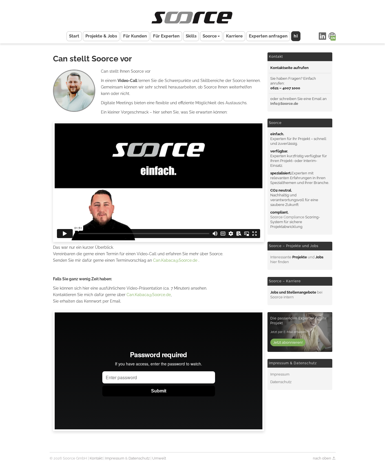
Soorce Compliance (287, 217)
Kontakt (96, 458)
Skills (191, 36)
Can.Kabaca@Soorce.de (175, 260)
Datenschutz (280, 382)
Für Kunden (135, 36)
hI (296, 36)
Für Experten (166, 36)
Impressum (279, 374)
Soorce (210, 36)
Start (74, 36)
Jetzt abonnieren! (288, 342)
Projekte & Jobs (101, 36)
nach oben (322, 458)
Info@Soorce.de (284, 103)
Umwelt (159, 458)
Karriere (234, 36)
